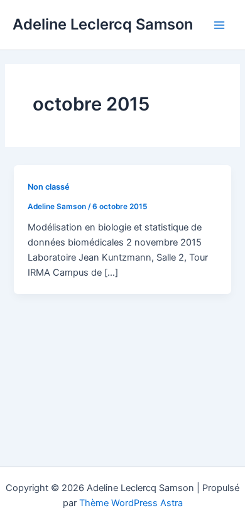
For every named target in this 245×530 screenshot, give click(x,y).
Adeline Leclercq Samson (103, 24)
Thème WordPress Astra (131, 503)
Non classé (49, 187)
